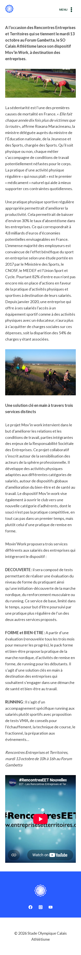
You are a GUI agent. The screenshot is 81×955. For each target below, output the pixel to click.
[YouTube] (50, 907)
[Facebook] (30, 907)
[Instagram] (40, 907)
